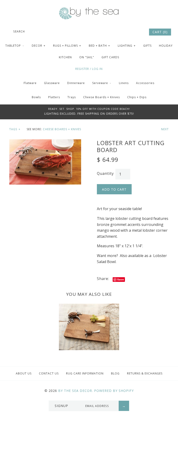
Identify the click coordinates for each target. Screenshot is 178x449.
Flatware (30, 83)
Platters (54, 97)
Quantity (105, 173)
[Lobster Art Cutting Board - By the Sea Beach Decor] (45, 142)
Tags (14, 129)
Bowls (36, 97)
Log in (97, 69)
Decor (38, 46)
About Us (24, 373)
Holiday (166, 46)
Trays (71, 97)
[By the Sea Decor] (89, 9)
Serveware (101, 83)
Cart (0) (160, 32)
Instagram (138, 32)
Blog (115, 373)
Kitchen (65, 57)
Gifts (147, 46)
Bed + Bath (99, 46)
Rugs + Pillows (67, 46)
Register (82, 69)
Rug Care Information (85, 373)
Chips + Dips (136, 97)
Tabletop (14, 46)
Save (120, 279)
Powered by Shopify (114, 390)
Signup (61, 405)
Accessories (145, 83)
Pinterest (132, 32)
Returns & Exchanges (144, 373)
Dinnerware (76, 83)
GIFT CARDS (110, 57)
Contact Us (49, 373)
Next (165, 129)
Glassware (52, 83)
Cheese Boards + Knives (101, 97)
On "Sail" (86, 57)
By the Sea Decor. (75, 390)
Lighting (127, 46)
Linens (124, 83)
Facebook (125, 32)
